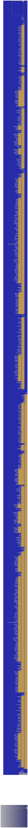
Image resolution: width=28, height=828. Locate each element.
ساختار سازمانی (19, 336)
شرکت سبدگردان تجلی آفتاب (15, 280)
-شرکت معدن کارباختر (16, 218)
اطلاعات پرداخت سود (19, 120)
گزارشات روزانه (16, 153)
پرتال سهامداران (18, 109)
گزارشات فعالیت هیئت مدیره (19, 166)
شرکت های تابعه (19, 175)
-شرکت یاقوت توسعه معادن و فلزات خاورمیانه (15, 256)
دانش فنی (23, 452)
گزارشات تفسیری (15, 134)
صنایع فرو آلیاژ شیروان (16, 274)
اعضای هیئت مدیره (19, 343)
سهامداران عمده (18, 353)
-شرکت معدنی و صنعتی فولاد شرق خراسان (16, 211)
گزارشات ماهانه (15, 150)
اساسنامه (19, 159)
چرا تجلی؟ (19, 59)
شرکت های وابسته (19, 196)
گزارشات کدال (19, 113)
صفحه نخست (22, 395)
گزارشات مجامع (19, 161)
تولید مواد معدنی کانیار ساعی (16, 202)
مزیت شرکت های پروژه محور (19, 34)
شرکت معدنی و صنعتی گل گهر (16, 377)
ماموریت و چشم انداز (19, 328)
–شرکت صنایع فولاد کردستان (16, 248)
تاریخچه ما (19, 318)
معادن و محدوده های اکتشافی (19, 287)
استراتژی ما (19, 332)
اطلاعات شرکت (19, 347)
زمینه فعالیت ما (19, 323)
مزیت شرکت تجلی (19, 55)
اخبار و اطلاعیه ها (19, 69)
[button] (25, 392)
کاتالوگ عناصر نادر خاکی (16, 103)
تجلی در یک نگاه (23, 400)
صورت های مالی (16, 139)
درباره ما (23, 694)
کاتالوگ (19, 89)
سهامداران (21, 107)
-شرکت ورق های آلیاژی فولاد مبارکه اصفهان (16, 266)
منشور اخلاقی (19, 339)
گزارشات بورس (19, 147)
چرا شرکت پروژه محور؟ (19, 28)
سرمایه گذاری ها (22, 171)
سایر (20, 291)
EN (23, 389)
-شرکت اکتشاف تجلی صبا (16, 224)
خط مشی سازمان (19, 387)
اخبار (23, 65)
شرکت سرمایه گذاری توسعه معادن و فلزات (16, 360)
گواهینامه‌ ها (19, 383)
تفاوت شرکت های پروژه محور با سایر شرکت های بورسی (19, 46)
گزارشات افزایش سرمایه (16, 143)
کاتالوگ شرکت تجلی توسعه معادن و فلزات (16, 96)
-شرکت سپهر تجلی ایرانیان (16, 180)
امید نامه (20, 156)
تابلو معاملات (19, 116)
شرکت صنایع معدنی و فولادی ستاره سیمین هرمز (16, 308)
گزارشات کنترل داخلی (16, 128)
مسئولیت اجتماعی (19, 350)
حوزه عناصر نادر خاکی (19, 78)
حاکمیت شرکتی (19, 124)
